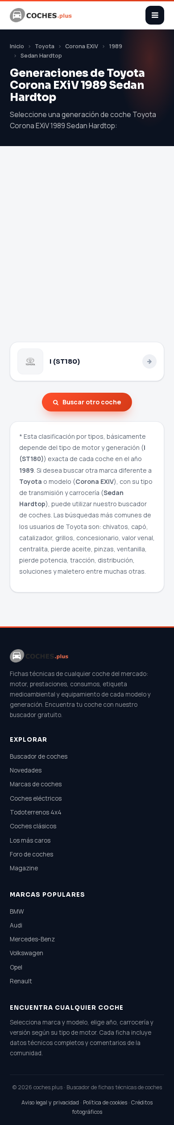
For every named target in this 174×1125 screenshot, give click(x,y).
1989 (115, 46)
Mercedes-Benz (32, 939)
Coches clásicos (33, 826)
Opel (16, 967)
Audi (16, 925)
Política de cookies (105, 1102)
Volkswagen (26, 953)
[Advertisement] (87, 250)
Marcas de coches (36, 784)
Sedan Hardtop (41, 55)
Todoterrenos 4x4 (36, 812)
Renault (21, 981)
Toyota (44, 46)
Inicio (17, 46)
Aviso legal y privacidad (50, 1102)
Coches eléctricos (36, 798)
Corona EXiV (81, 46)
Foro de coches (31, 854)
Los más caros (30, 840)
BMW (17, 911)
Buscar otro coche (91, 402)
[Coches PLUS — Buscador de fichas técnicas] (41, 15)
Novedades (25, 770)
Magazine (24, 868)
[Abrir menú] (154, 15)
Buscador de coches (38, 756)
